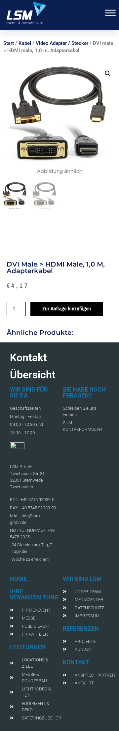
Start (8, 43)
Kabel (25, 43)
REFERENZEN (81, 628)
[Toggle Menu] (110, 13)
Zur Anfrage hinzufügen (66, 308)
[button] (108, 73)
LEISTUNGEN (27, 647)
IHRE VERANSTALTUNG (34, 594)
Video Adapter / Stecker (62, 43)
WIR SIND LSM (82, 578)
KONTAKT (76, 662)
